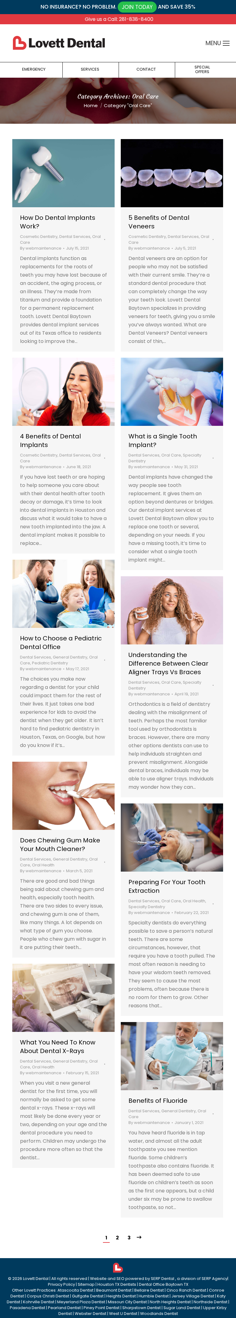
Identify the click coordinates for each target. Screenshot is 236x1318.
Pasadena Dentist (27, 1308)
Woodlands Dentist (159, 1313)
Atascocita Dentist (75, 1290)
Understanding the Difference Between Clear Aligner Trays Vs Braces (168, 663)
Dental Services (74, 236)
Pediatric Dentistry (50, 663)
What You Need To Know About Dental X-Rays (57, 1046)
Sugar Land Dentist (181, 1308)
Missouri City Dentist (127, 1302)
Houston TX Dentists (116, 1284)
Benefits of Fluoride (157, 1100)
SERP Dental (163, 1278)
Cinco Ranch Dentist (186, 1290)
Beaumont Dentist (114, 1290)
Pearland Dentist (64, 1308)
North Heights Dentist (170, 1302)
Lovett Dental (36, 1278)
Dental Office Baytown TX (163, 1284)
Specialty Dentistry (146, 907)
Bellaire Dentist (149, 1290)
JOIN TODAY (137, 7)
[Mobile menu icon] (226, 43)
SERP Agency (214, 1278)
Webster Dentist (90, 1313)
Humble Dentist (154, 1296)
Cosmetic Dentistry (38, 236)
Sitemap (86, 1284)
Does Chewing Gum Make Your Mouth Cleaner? (60, 844)
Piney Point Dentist (102, 1308)
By (40, 248)
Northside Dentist (210, 1302)
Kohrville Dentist (38, 1302)
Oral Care (171, 455)
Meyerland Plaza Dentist (81, 1302)
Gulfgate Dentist (88, 1296)
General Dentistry (70, 657)
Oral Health (43, 865)
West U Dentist (123, 1313)
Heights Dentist (121, 1296)
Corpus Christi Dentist (48, 1296)
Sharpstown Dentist (141, 1308)
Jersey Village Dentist (192, 1296)
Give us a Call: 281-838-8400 (119, 19)
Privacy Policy (61, 1284)
